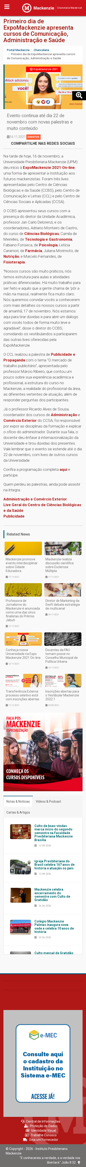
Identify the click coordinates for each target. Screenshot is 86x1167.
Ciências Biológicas (41, 233)
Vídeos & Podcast (48, 801)
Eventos (33, 137)
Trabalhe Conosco (44, 1135)
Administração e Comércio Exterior (35, 499)
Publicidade (14, 516)
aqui (63, 469)
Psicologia (48, 245)
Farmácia (33, 250)
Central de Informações (43, 1121)
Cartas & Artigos (18, 812)
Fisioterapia (14, 262)
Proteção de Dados (44, 1126)
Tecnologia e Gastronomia (48, 239)
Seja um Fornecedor (43, 1139)
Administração (64, 414)
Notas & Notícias (18, 801)
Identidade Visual (43, 1130)
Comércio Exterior (20, 420)
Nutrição (11, 256)
